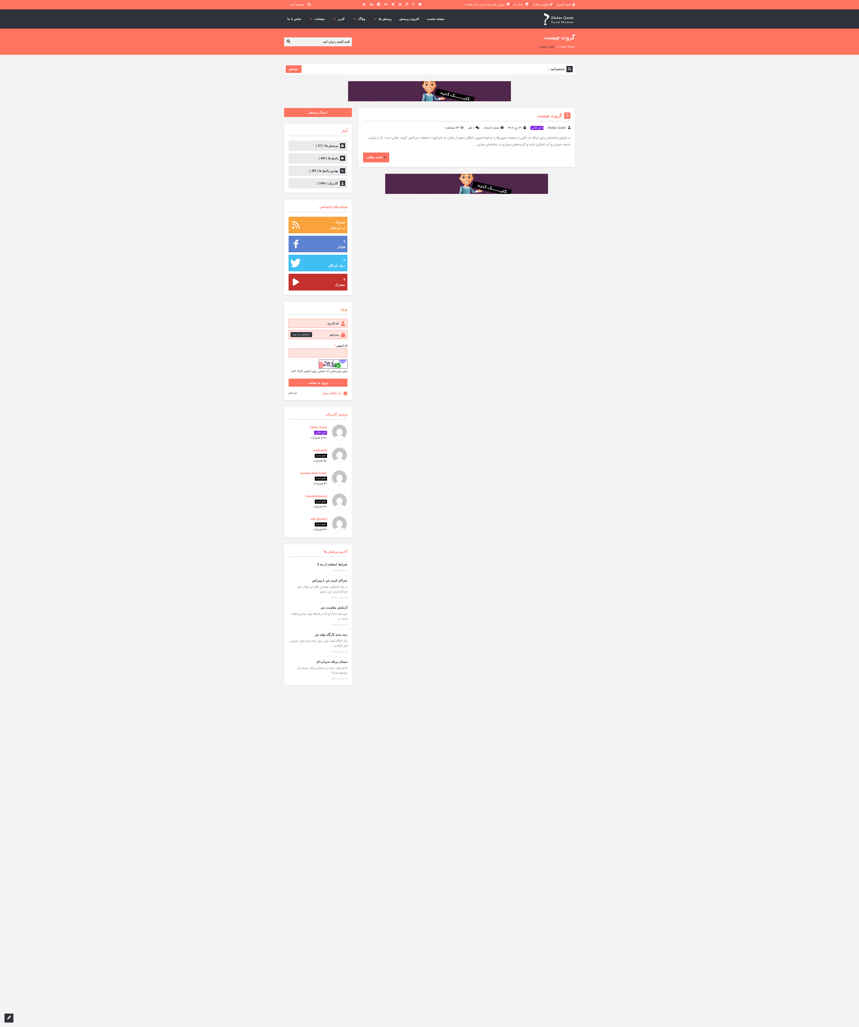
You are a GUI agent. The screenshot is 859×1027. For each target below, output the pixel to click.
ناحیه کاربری (564, 4)
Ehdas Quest (557, 127)
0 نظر (471, 127)
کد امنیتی (340, 346)
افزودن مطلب (541, 4)
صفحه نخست (435, 19)
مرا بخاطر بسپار (331, 393)
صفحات (320, 19)
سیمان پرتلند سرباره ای (331, 661)
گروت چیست (549, 115)
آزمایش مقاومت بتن (334, 607)
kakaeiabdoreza (316, 496)
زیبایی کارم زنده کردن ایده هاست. (484, 4)
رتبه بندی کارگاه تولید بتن (331, 634)
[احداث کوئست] (558, 19)
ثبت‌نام (293, 393)
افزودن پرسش (409, 19)
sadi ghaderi (318, 519)
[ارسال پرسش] (8, 1018)
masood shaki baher (313, 473)
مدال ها (519, 4)
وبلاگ (361, 19)
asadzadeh (320, 450)
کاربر (341, 19)
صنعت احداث (492, 127)
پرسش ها (385, 19)
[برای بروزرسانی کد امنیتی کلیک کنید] (333, 364)
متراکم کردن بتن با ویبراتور (329, 580)
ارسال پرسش (318, 112)
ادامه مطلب (374, 157)
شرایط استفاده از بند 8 (332, 564)
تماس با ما (294, 19)
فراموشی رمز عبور (301, 335)
